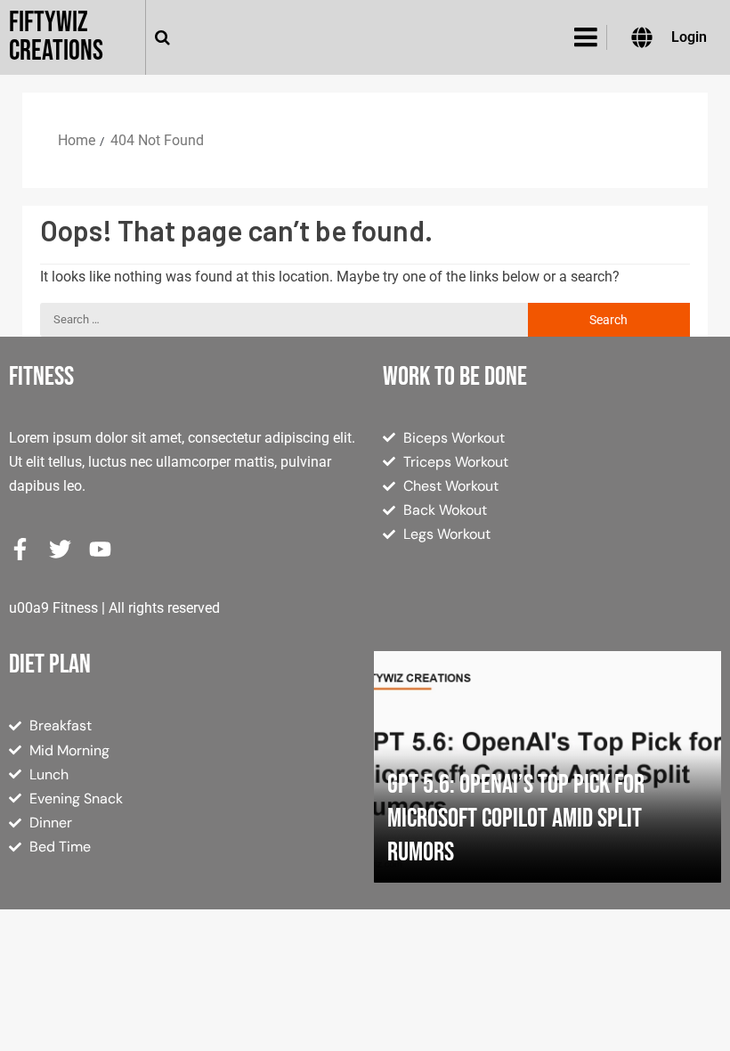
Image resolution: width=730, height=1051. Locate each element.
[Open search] (162, 37)
